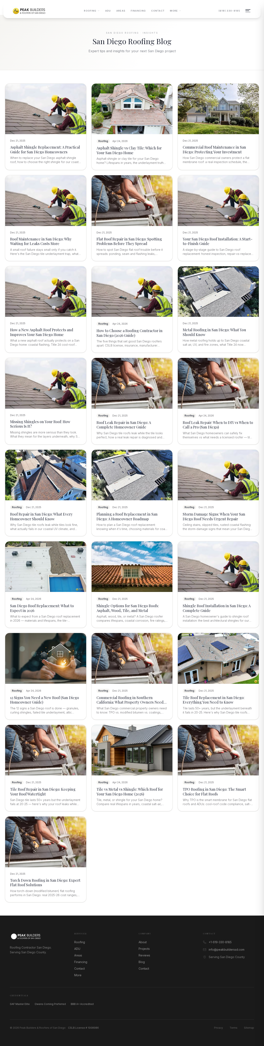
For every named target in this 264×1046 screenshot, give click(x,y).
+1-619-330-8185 (220, 942)
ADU (108, 10)
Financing (138, 10)
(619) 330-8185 (229, 10)
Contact (158, 10)
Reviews (144, 955)
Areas (121, 10)
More (174, 10)
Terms (233, 1027)
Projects (144, 948)
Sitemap (249, 1027)
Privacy (218, 1027)
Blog (142, 962)
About (143, 942)
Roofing (90, 10)
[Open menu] (247, 10)
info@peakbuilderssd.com (226, 949)
